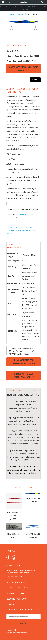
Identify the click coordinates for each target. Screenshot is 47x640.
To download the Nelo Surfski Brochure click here (21, 230)
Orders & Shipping (16, 582)
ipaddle (14, 630)
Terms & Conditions (17, 588)
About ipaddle (14, 577)
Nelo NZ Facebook (16, 599)
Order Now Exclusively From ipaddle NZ (23, 69)
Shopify (24, 633)
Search (10, 604)
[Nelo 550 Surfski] (23, 22)
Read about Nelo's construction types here (23, 362)
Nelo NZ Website (15, 593)
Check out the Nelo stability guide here (24, 375)
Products (19, 14)
